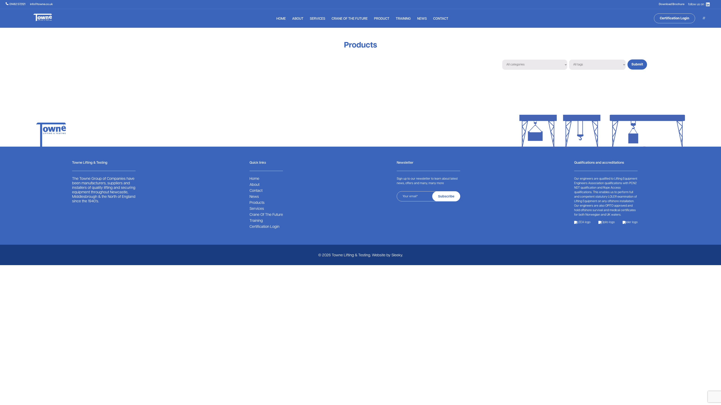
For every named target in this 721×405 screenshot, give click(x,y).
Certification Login (674, 18)
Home (281, 19)
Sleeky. (397, 255)
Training (403, 19)
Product (381, 19)
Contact (440, 19)
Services (317, 19)
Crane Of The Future (350, 19)
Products (257, 203)
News (422, 19)
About (297, 19)
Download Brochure (671, 4)
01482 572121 (17, 4)
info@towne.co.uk (41, 4)
